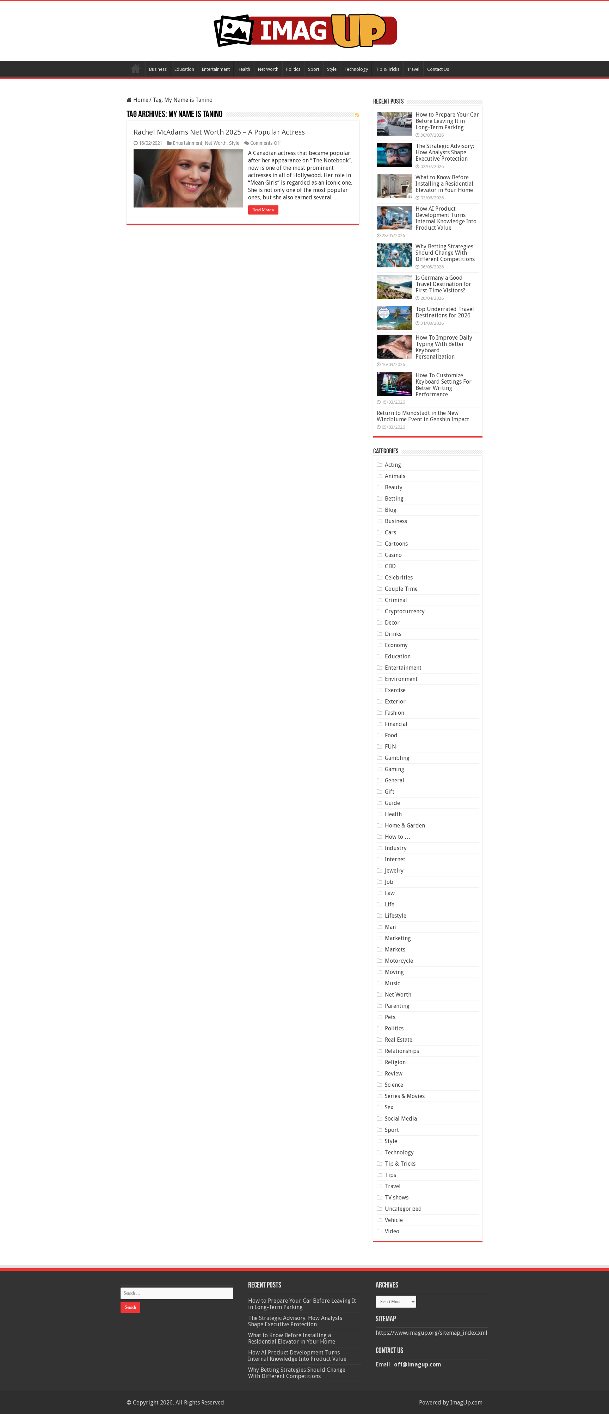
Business (158, 69)
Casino (393, 555)
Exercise (395, 690)
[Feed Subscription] (357, 115)
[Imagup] (304, 29)
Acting (393, 464)
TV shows (396, 1197)
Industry (396, 848)
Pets (390, 1017)
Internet (395, 859)
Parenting (397, 1006)
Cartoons (396, 543)
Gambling (397, 758)
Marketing (398, 938)
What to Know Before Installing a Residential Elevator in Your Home (444, 183)
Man (390, 927)
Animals (395, 476)
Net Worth (268, 69)
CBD (390, 566)
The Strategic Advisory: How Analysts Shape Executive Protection (445, 152)
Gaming (394, 769)
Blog (390, 510)
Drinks (393, 634)
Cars (390, 532)
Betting (394, 498)
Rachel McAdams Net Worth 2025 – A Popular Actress (219, 132)
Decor (392, 622)
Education (184, 69)
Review (393, 1073)
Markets (395, 949)
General (394, 780)
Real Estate (398, 1039)
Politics (293, 69)
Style (332, 69)
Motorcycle (399, 960)
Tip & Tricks (387, 69)
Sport (313, 69)
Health (244, 69)
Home (136, 68)
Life (389, 904)
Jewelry (394, 870)
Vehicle (394, 1220)
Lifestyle (395, 915)
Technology (356, 69)
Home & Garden (405, 825)
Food (391, 735)
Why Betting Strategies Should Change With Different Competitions (445, 252)
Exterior (395, 701)
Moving (394, 972)
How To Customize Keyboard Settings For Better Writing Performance (444, 385)
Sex (389, 1107)
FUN (390, 746)
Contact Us (438, 69)
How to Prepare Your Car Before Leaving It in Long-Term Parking (447, 121)
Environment (401, 679)
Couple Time (401, 588)
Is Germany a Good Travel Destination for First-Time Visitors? (443, 284)
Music (392, 983)
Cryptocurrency (405, 611)
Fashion (394, 712)
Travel (413, 69)
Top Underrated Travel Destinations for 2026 (445, 312)
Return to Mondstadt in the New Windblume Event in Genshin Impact (423, 416)
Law (390, 893)
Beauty (393, 487)
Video (392, 1231)
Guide (392, 803)
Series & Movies (405, 1096)
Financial (396, 724)
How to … (397, 836)
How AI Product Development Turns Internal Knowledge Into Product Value (446, 218)
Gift (389, 791)
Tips (390, 1175)
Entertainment (216, 69)
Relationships (402, 1051)
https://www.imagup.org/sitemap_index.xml (431, 1332)
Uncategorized (403, 1208)
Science (394, 1084)
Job (389, 882)
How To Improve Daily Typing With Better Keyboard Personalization (444, 347)
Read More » (263, 209)
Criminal (396, 600)
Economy (396, 645)
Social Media (401, 1118)
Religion (395, 1062)
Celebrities (399, 577)
